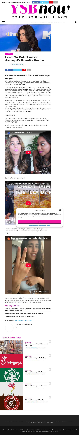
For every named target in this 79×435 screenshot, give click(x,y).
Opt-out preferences (33, 225)
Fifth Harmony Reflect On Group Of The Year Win (19, 316)
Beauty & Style (52, 22)
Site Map (57, 421)
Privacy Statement (42, 225)
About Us (7, 421)
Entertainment (42, 22)
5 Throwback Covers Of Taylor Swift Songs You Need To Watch (24, 313)
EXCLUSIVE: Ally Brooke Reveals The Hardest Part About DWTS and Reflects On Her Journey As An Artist (28, 309)
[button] (60, 210)
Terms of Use (38, 421)
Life (64, 22)
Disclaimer (50, 422)
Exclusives (34, 22)
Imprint (48, 225)
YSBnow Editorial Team (17, 64)
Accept (39, 221)
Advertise (14, 421)
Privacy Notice (29, 421)
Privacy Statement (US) (33, 422)
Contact (21, 421)
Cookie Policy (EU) (49, 421)
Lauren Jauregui (27, 320)
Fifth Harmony (18, 320)
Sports (60, 22)
